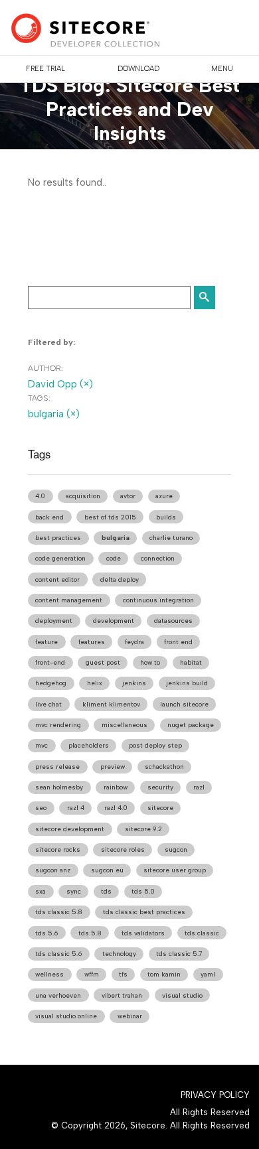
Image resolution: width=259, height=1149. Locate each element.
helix (94, 683)
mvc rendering (58, 724)
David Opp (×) (60, 384)
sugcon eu (107, 870)
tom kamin (164, 974)
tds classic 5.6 (58, 953)
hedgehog (50, 683)
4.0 (40, 496)
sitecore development (69, 829)
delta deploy (119, 579)
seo (40, 807)
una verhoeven (58, 995)
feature (46, 641)
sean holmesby (59, 787)
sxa (40, 891)
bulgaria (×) (54, 414)
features (91, 641)
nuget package (190, 724)
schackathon (164, 766)
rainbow (116, 787)
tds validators (143, 933)
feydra (134, 641)
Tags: (39, 398)
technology (119, 953)
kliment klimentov (111, 704)
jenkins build (187, 683)
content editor (57, 579)
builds (166, 517)
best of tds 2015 (110, 517)
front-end (50, 662)
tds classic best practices (144, 911)
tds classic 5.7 (179, 953)
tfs (123, 974)
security (160, 787)
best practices (58, 537)
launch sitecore (184, 704)
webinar (130, 1016)
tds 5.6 (46, 933)
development (113, 620)
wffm (91, 974)
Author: (45, 368)
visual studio (182, 995)
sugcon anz (52, 870)
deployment (53, 620)
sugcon (176, 849)
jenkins (134, 683)
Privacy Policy (215, 1095)
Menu (222, 68)
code (113, 558)
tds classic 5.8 (58, 911)
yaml (208, 974)
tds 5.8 (90, 933)
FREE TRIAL (45, 68)
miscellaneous (124, 724)
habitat (191, 662)
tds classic (202, 933)
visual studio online (66, 1016)
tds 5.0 (143, 891)
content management (68, 600)
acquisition (83, 496)
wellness (49, 974)
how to (150, 662)
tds (106, 891)
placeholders (88, 745)
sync (73, 891)
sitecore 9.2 (143, 829)
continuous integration (158, 600)
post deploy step (155, 745)
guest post (103, 662)
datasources (173, 620)
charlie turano (171, 537)
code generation (60, 558)
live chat (48, 704)
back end (49, 517)
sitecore (160, 807)
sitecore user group (174, 870)
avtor (127, 496)
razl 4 (75, 807)
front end (178, 641)
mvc (41, 745)
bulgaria (116, 537)
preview (112, 766)
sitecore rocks (57, 849)
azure (164, 496)
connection (158, 558)
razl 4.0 (116, 807)
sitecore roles (123, 849)
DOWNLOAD (138, 68)
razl (199, 787)
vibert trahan (122, 995)
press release (57, 766)
